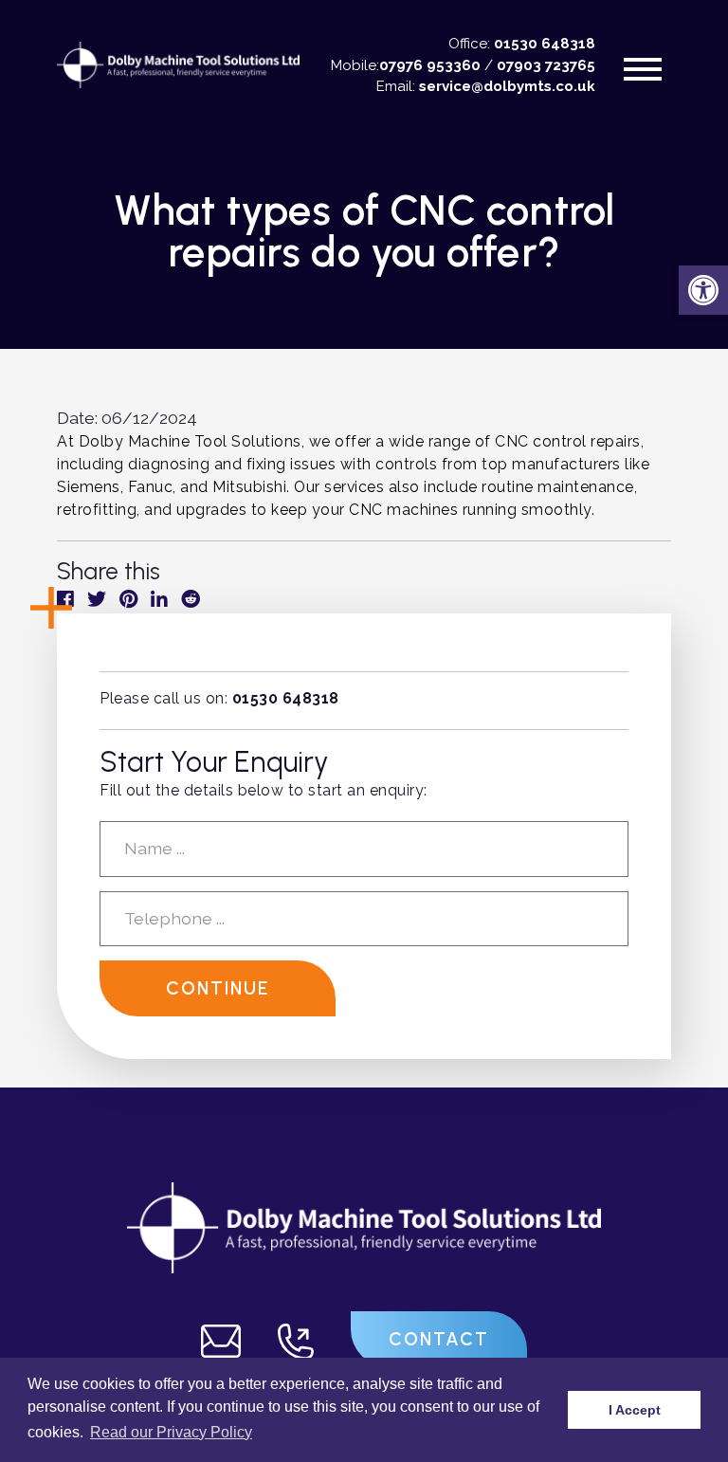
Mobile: (406, 65)
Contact (439, 1339)
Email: (485, 86)
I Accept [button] (635, 1409)
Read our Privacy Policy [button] (171, 1432)
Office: (521, 43)
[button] (703, 290)
